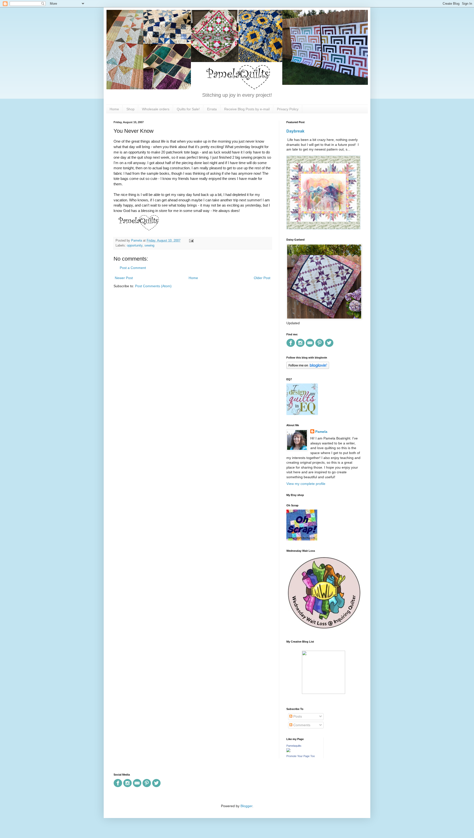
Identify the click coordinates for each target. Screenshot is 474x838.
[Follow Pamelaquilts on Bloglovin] (307, 368)
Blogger (246, 806)
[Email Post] (191, 240)
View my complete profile (305, 484)
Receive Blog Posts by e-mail (247, 109)
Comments (301, 725)
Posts (297, 716)
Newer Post (124, 278)
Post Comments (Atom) (153, 286)
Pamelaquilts (293, 745)
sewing (149, 245)
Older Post (262, 278)
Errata (212, 109)
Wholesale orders (155, 109)
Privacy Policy (287, 109)
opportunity (134, 245)
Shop (130, 109)
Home (114, 109)
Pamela (321, 432)
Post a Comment (133, 268)
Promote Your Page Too (300, 756)
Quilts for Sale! (188, 109)
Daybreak (295, 131)
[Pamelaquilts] (288, 751)
